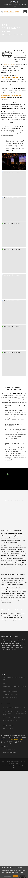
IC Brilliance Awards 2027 (10, 799)
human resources (14, 94)
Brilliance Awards (9, 64)
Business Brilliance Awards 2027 (12, 796)
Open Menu (25, 11)
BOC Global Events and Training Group (11, 846)
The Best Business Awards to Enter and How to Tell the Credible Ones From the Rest (14, 820)
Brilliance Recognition (9, 830)
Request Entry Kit (8, 835)
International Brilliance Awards (10, 77)
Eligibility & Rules (8, 833)
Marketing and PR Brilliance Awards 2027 (15, 793)
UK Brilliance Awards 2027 (10, 804)
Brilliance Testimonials (10, 827)
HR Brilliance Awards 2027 (10, 801)
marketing (15, 95)
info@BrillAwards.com (9, 860)
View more (8, 873)
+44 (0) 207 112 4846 (9, 857)
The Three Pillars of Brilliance (12, 824)
